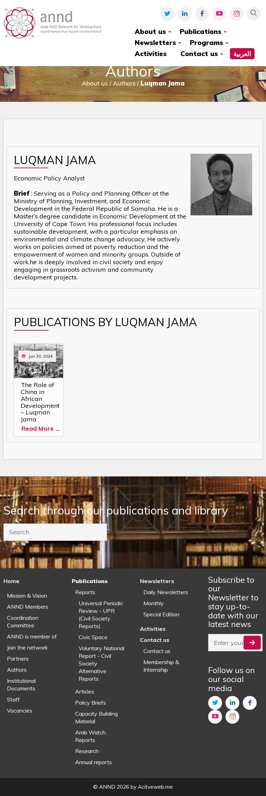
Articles (84, 691)
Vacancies (19, 710)
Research (87, 751)
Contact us (156, 650)
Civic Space (93, 637)
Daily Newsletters (165, 592)
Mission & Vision (27, 595)
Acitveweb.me (155, 787)
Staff (13, 699)
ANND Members (27, 606)
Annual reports (93, 762)
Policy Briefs (90, 702)
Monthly (153, 603)
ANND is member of (32, 636)
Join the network (27, 647)
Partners (18, 658)
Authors (17, 669)
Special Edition (161, 614)
